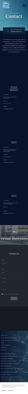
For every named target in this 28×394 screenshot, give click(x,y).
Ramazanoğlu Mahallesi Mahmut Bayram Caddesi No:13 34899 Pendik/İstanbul (10, 150)
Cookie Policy (5, 374)
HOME (11, 13)
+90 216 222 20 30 (7, 156)
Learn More (10, 390)
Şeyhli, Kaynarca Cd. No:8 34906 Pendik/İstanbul (9, 98)
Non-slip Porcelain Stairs (9, 363)
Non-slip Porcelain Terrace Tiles (12, 368)
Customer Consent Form (9, 372)
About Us (4, 335)
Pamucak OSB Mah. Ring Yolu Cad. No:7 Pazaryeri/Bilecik (10, 203)
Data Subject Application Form (11, 377)
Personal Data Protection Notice (12, 379)
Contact (4, 350)
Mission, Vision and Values (10, 340)
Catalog (4, 347)
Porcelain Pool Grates (8, 361)
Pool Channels (6, 366)
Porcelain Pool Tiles (8, 353)
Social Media (5, 345)
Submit (14, 298)
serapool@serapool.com (8, 108)
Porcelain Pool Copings (9, 356)
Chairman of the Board (9, 337)
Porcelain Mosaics (7, 358)
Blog (2, 342)
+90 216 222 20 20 (7, 103)
